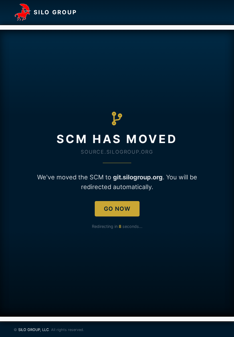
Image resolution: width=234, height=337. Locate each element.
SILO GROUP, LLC (33, 330)
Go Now (117, 208)
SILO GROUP (55, 12)
